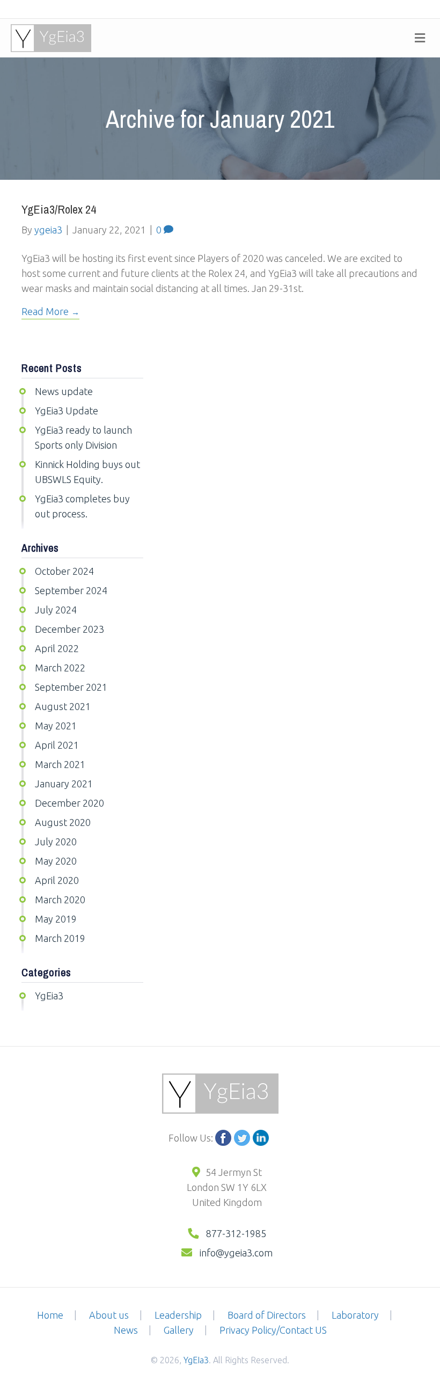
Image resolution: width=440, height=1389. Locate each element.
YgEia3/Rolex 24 (58, 209)
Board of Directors (267, 1315)
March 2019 (60, 938)
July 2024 (56, 609)
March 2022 (60, 667)
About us (109, 1315)
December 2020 (69, 803)
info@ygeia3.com (235, 1252)
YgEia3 (49, 995)
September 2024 (71, 590)
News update (64, 391)
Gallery (179, 1330)
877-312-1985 (236, 1233)
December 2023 (69, 629)
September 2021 (71, 687)
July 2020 (56, 841)
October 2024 (64, 571)
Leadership (178, 1315)
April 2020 (57, 880)
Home (50, 1315)
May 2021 (56, 725)
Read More (45, 311)
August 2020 (63, 822)
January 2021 (64, 783)
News (126, 1330)
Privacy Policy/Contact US (273, 1330)
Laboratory (355, 1315)
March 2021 (60, 764)
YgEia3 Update (66, 410)
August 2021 (63, 706)
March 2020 (60, 899)
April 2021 (57, 745)
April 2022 (57, 648)
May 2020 (56, 861)
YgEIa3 (196, 1360)
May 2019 (56, 918)
